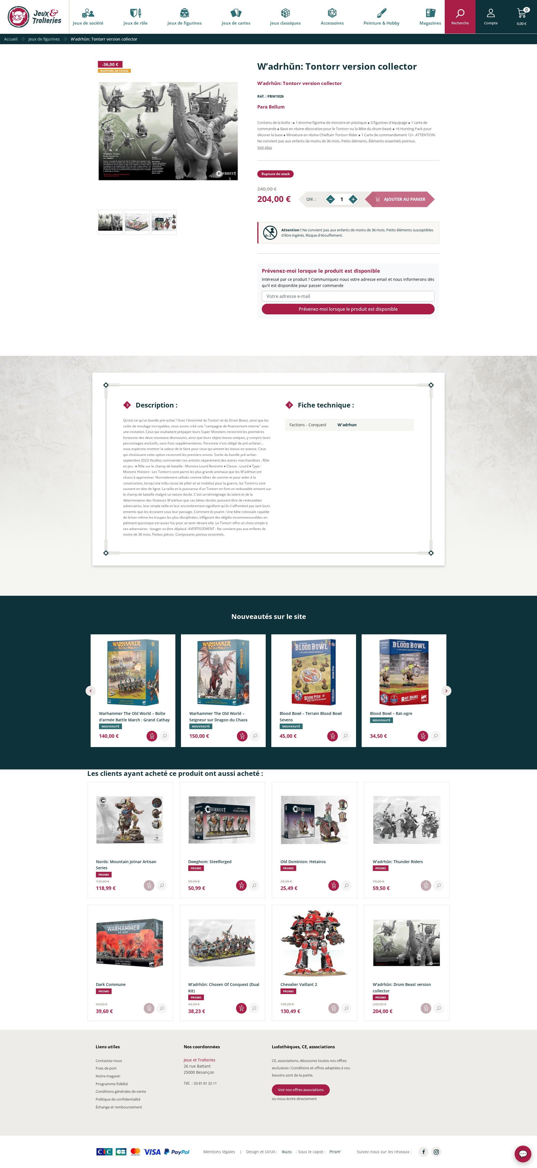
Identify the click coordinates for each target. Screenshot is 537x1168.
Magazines (430, 23)
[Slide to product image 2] (137, 222)
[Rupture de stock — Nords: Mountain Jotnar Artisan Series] (149, 885)
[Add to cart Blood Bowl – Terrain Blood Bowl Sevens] (332, 736)
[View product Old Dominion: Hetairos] (346, 885)
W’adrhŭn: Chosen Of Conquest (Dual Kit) (223, 987)
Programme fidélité (112, 1083)
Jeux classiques (285, 23)
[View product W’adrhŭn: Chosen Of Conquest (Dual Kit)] (254, 1008)
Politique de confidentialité (118, 1099)
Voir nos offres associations (301, 1089)
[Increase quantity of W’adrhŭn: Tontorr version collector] (353, 199)
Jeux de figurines (185, 23)
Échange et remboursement (119, 1107)
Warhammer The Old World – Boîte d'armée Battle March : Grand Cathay (134, 716)
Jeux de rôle (136, 23)
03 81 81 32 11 (205, 1083)
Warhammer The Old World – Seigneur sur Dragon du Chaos (218, 716)
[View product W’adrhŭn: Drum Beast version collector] (438, 1008)
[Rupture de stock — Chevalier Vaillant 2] (333, 1008)
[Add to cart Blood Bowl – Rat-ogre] (423, 736)
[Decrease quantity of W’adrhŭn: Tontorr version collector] (330, 199)
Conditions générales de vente (121, 1091)
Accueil (11, 39)
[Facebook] (423, 1152)
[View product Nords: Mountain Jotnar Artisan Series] (161, 885)
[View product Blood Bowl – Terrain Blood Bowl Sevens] (345, 736)
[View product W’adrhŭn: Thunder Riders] (438, 885)
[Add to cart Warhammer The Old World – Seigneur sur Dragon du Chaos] (242, 736)
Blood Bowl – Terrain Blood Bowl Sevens (311, 716)
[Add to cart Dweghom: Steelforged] (241, 885)
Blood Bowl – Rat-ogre (391, 713)
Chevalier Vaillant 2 (299, 984)
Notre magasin (108, 1075)
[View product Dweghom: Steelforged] (254, 885)
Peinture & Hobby (381, 23)
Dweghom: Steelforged (210, 861)
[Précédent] (91, 691)
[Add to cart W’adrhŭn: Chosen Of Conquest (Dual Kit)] (241, 1008)
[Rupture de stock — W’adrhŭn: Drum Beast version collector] (426, 1008)
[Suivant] (446, 691)
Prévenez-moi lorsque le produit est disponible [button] (348, 309)
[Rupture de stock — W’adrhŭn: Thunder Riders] (426, 885)
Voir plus (264, 147)
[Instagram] (436, 1152)
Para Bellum (271, 107)
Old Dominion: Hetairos (303, 861)
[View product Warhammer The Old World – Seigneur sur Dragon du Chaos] (254, 736)
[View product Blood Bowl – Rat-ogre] (435, 736)
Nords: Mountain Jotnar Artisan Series (126, 864)
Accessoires (332, 23)
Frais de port (106, 1068)
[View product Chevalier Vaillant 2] (346, 1008)
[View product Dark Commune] (161, 1008)
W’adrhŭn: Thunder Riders (398, 861)
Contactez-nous (109, 1060)
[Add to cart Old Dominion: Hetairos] (333, 885)
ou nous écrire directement (294, 1098)
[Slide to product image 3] (164, 222)
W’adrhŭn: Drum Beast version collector (402, 987)
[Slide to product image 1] (110, 222)
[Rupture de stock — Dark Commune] (149, 1008)
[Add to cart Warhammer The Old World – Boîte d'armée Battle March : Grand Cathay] (152, 736)
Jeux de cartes (236, 23)
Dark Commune (111, 984)
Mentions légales (219, 1151)
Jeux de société (88, 23)
